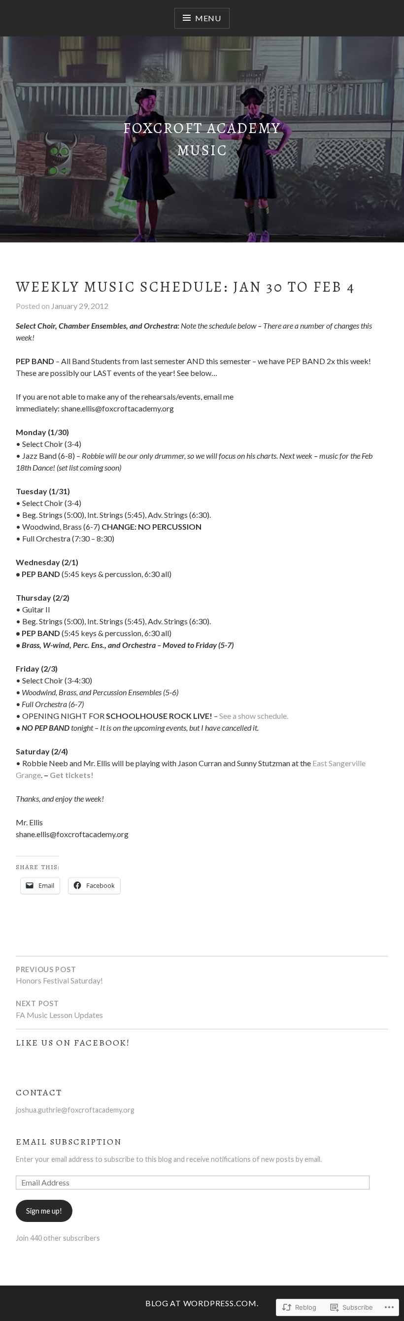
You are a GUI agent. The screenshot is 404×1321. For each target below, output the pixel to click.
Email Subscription (68, 1142)
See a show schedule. (253, 715)
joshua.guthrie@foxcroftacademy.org (75, 1110)
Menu (208, 18)
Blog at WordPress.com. (202, 1303)
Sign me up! (44, 1211)
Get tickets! (72, 774)
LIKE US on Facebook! (73, 1043)
